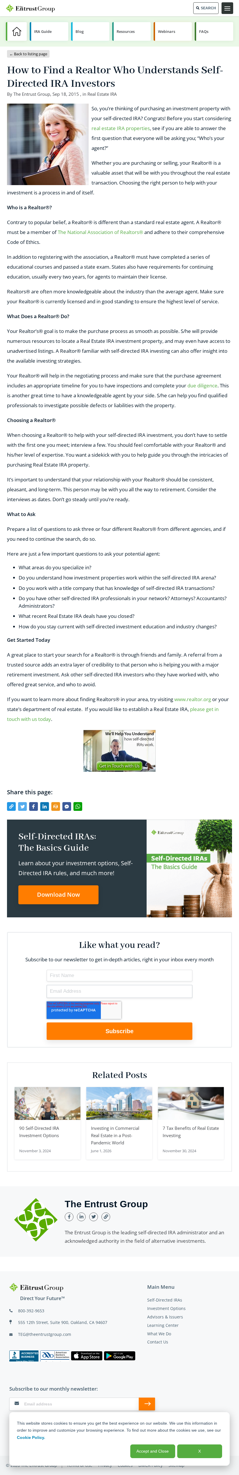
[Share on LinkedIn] (44, 806)
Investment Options (166, 1308)
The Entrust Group (31, 94)
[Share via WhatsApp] (77, 806)
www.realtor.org (192, 699)
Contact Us (157, 1342)
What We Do (159, 1333)
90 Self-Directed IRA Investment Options (39, 1131)
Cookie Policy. (31, 1437)
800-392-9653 (31, 1310)
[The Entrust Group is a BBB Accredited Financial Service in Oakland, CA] (23, 1355)
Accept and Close (152, 1451)
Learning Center (163, 1325)
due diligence (202, 385)
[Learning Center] (16, 31)
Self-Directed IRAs (164, 1300)
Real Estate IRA (102, 94)
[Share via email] (55, 806)
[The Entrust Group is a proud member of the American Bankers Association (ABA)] (54, 1355)
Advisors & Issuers (165, 1317)
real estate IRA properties (121, 128)
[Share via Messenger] (66, 806)
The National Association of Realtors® (100, 232)
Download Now (58, 894)
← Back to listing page (28, 53)
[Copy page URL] (11, 806)
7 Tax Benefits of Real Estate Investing (191, 1131)
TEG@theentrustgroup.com (44, 1334)
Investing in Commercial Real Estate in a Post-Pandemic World (115, 1135)
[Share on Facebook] (33, 806)
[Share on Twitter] (22, 806)
